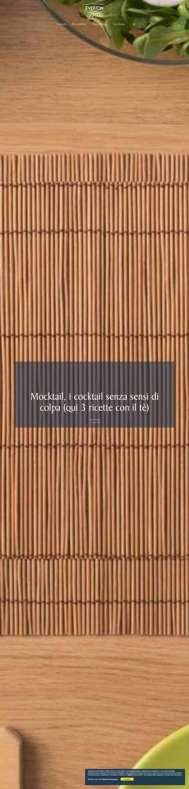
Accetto (127, 779)
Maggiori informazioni (110, 779)
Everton (95, 419)
